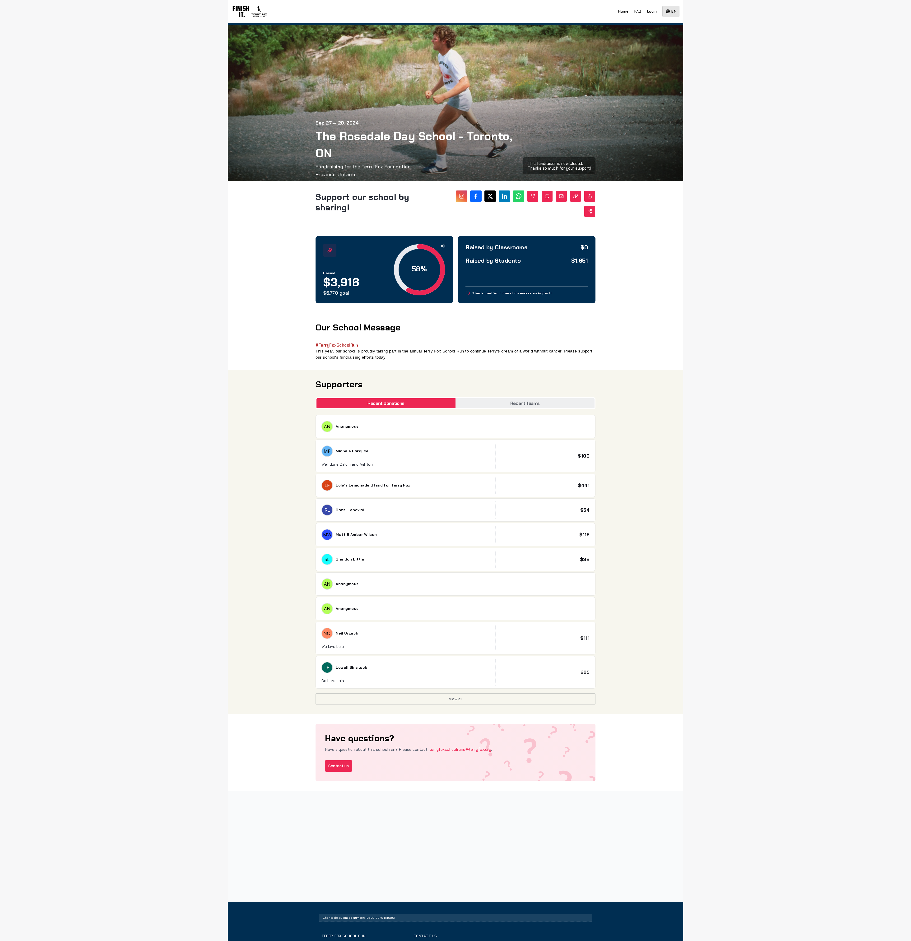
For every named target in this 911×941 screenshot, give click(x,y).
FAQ (637, 11)
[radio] (386, 403)
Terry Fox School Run (343, 935)
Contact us (338, 765)
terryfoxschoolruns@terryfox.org (460, 749)
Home (623, 11)
